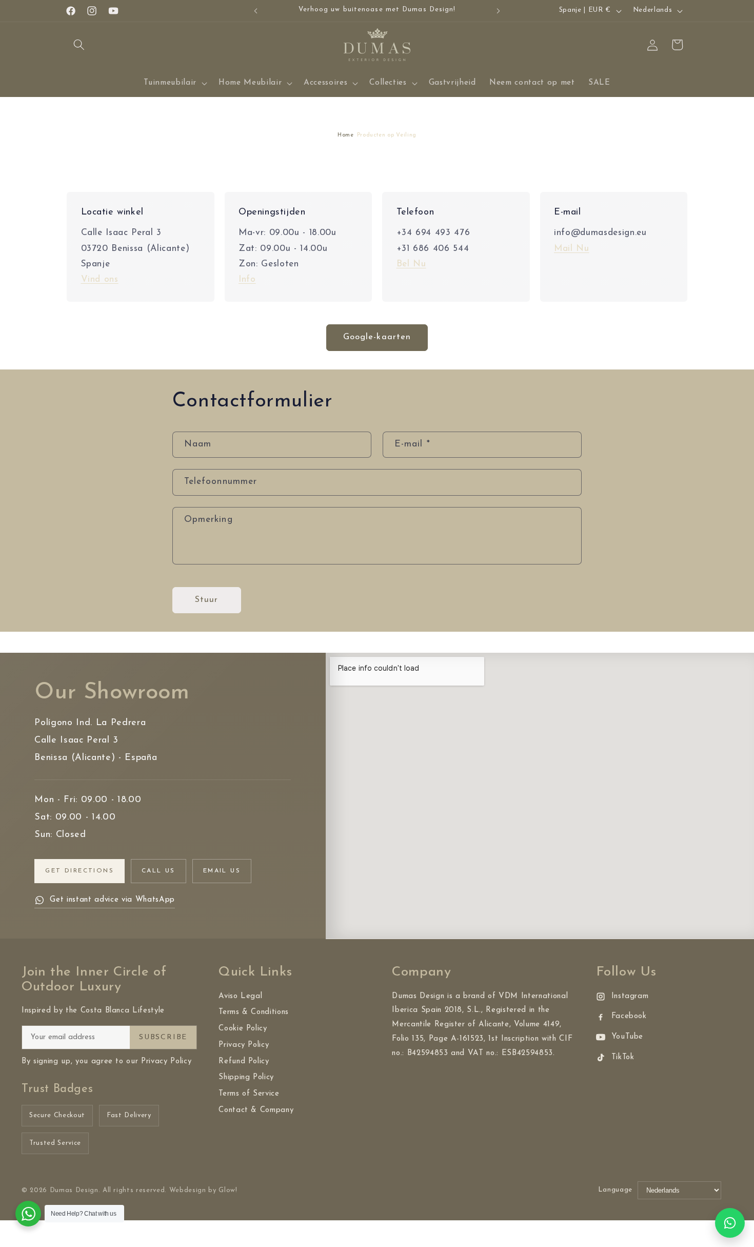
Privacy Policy (244, 1045)
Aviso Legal (240, 996)
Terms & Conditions (254, 1012)
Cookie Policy (243, 1028)
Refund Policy (244, 1061)
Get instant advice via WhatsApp (112, 900)
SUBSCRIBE (163, 1037)
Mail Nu (571, 248)
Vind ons (99, 279)
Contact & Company (256, 1110)
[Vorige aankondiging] (256, 11)
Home (346, 135)
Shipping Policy (246, 1077)
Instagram (630, 996)
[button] (79, 44)
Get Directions (79, 871)
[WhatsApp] (730, 1223)
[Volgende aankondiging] (498, 11)
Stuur (207, 600)
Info (247, 279)
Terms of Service (249, 1094)
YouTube (627, 1037)
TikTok (622, 1057)
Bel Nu (411, 264)
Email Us (222, 871)
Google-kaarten (377, 337)
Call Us (158, 871)
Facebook (629, 1016)
